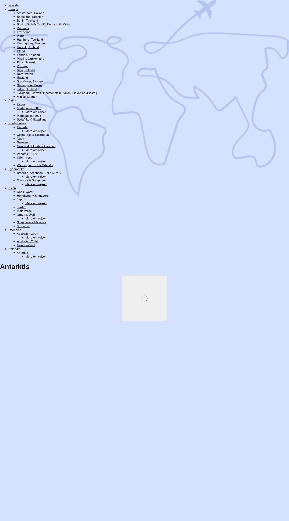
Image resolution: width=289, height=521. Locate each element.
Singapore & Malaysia (31, 222)
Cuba (20, 138)
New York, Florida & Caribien (36, 146)
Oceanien (14, 230)
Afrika (12, 100)
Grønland (23, 142)
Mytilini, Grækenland (30, 58)
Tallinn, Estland (27, 89)
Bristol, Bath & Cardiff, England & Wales (43, 24)
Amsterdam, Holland (30, 13)
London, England (28, 54)
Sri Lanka (23, 226)
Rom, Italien (25, 73)
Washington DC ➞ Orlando (35, 165)
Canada (22, 127)
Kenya (21, 104)
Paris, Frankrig (27, 62)
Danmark (23, 28)
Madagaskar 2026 (29, 115)
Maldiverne (24, 211)
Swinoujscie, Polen (29, 85)
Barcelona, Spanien (30, 16)
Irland (21, 35)
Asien (12, 188)
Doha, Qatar (25, 191)
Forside (13, 5)
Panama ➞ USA (27, 153)
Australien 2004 (27, 233)
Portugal (22, 66)
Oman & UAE (26, 214)
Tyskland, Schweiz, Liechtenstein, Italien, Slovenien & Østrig (57, 93)
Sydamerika (16, 169)
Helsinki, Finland (28, 47)
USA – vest (24, 157)
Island (21, 51)
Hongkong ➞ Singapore (33, 195)
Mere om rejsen (36, 112)
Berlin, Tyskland (27, 20)
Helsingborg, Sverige (31, 43)
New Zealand (26, 245)
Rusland (22, 77)
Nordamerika (17, 123)
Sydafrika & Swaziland (32, 119)
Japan (21, 199)
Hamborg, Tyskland (30, 39)
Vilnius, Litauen (27, 96)
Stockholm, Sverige (30, 81)
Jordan (21, 207)
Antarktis (14, 249)
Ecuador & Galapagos (31, 180)
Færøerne (23, 32)
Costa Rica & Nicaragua (33, 134)
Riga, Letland (26, 70)
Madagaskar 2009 (29, 108)
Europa (13, 9)
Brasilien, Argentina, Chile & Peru (39, 172)
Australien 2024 (27, 241)
